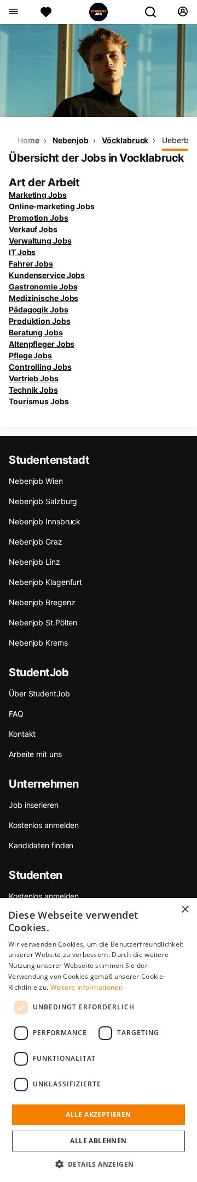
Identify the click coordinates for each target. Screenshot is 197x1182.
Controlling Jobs (40, 366)
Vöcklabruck (125, 140)
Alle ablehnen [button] (98, 1140)
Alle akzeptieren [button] (98, 1114)
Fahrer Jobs (31, 263)
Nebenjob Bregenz (42, 602)
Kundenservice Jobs (47, 275)
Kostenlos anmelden (44, 825)
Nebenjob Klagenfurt (45, 582)
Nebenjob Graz (35, 541)
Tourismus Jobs (39, 401)
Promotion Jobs (38, 217)
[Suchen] (154, 12)
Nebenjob (70, 140)
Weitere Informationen (86, 987)
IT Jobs (22, 252)
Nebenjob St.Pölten (43, 622)
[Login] (182, 12)
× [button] (185, 910)
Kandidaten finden (41, 845)
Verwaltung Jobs (40, 240)
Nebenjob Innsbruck (44, 521)
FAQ (16, 713)
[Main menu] (13, 12)
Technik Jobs (33, 389)
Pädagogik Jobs (38, 309)
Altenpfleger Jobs (41, 343)
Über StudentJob (39, 693)
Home (28, 140)
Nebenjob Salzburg (43, 501)
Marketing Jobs (38, 194)
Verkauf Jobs (33, 229)
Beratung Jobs (36, 332)
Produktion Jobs (40, 321)
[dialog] (98, 1040)
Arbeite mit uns (35, 754)
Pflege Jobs (30, 355)
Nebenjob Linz (34, 561)
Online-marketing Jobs (52, 206)
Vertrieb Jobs (34, 378)
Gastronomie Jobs (43, 286)
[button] (98, 1164)
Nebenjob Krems (38, 642)
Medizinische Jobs (43, 298)
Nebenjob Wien (36, 481)
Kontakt (22, 733)
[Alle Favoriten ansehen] (46, 12)
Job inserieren (34, 804)
